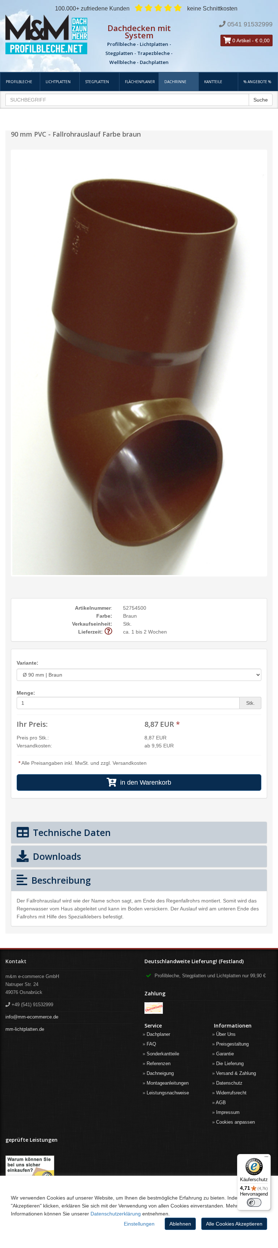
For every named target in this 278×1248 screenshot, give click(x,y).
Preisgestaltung (232, 1044)
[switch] (254, 1202)
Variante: (27, 663)
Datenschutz (229, 1083)
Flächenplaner (140, 81)
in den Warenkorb (144, 782)
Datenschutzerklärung (115, 1214)
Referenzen (158, 1063)
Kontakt (15, 961)
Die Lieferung (230, 1063)
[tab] (139, 832)
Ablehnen (180, 1224)
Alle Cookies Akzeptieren (234, 1224)
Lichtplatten (58, 81)
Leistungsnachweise (168, 1092)
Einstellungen (139, 1224)
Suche (260, 100)
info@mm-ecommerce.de (31, 1017)
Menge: (26, 693)
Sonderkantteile (163, 1053)
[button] (108, 632)
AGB (221, 1102)
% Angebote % (257, 81)
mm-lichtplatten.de (24, 1029)
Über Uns (226, 1034)
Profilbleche (19, 81)
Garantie (225, 1053)
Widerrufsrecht (231, 1092)
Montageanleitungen (168, 1083)
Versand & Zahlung (236, 1073)
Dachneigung (160, 1073)
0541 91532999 (250, 24)
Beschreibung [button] (60, 880)
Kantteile (213, 81)
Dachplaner (158, 1034)
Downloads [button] (55, 856)
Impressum (228, 1112)
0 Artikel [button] (240, 40)
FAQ (151, 1044)
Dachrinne (175, 81)
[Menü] (266, 1158)
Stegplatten (97, 81)
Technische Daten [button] (70, 832)
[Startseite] (46, 34)
